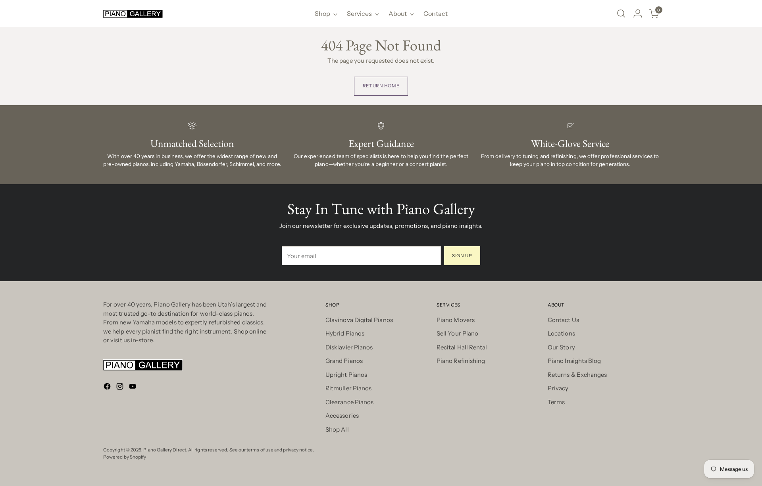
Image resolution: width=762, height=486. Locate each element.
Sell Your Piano (457, 333)
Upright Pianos (346, 374)
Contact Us (563, 320)
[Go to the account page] (638, 13)
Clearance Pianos (349, 402)
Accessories (342, 415)
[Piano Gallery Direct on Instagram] (120, 387)
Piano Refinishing (461, 360)
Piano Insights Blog (574, 360)
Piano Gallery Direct (164, 450)
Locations (561, 333)
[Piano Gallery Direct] (133, 14)
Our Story (561, 347)
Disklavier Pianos (349, 347)
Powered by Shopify (124, 457)
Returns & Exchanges (577, 374)
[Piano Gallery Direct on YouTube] (133, 387)
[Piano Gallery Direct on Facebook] (108, 387)
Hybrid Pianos (344, 333)
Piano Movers (456, 320)
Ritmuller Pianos (348, 388)
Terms (556, 402)
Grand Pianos (344, 360)
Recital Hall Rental (462, 347)
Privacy (558, 388)
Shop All (337, 429)
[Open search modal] (621, 13)
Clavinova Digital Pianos (359, 320)
